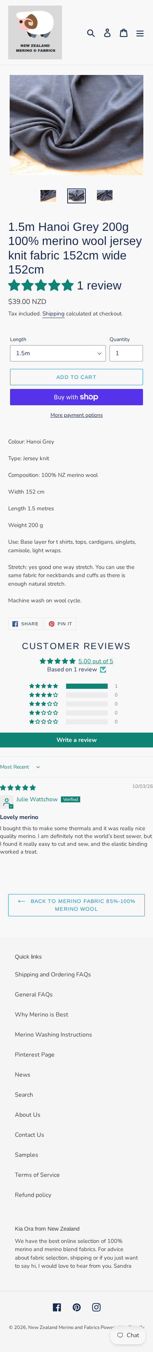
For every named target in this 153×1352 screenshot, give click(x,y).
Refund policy (33, 1195)
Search (24, 1095)
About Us (27, 1115)
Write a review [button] (76, 740)
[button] (42, 285)
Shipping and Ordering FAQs (53, 974)
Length (18, 339)
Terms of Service (37, 1175)
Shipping (53, 313)
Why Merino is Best (41, 1015)
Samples (26, 1155)
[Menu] (140, 32)
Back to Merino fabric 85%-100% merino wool (82, 905)
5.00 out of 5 (95, 661)
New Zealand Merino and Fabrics (64, 1327)
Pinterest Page (35, 1055)
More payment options (77, 415)
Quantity (120, 339)
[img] (18, 788)
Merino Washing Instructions (53, 1035)
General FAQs (34, 995)
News (22, 1075)
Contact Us (29, 1135)
